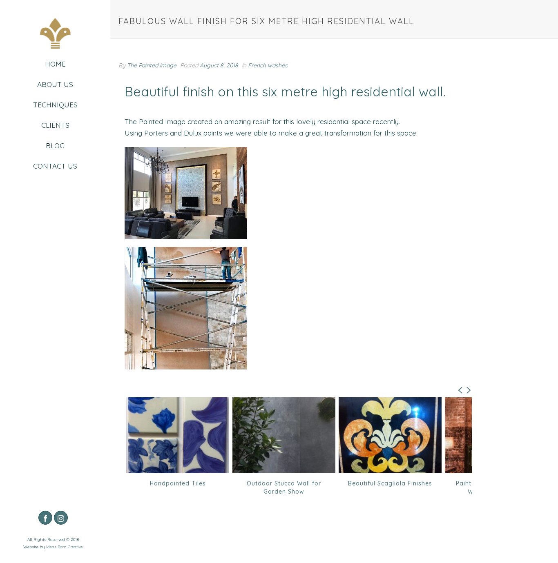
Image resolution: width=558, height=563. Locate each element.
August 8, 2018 (219, 65)
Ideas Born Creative (64, 547)
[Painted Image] (55, 35)
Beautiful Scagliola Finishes (299, 483)
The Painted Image (151, 65)
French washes (268, 65)
